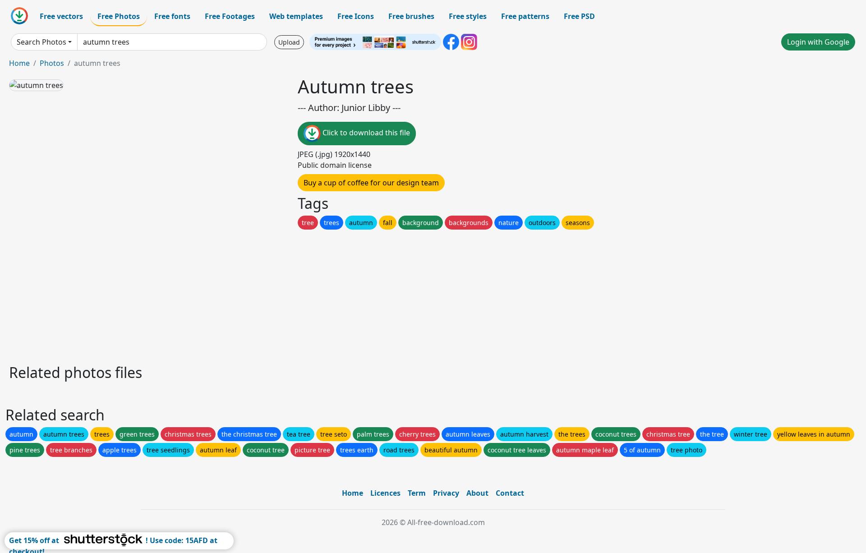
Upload (289, 42)
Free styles (468, 16)
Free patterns (525, 16)
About (477, 493)
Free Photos (118, 16)
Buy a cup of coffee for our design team (371, 183)
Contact (510, 493)
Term (417, 493)
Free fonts (172, 16)
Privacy (446, 493)
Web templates (296, 16)
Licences (385, 493)
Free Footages (230, 16)
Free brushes (411, 16)
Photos (52, 63)
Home (19, 63)
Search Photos (41, 42)
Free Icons (355, 16)
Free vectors (61, 16)
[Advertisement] (278, 294)
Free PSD (579, 16)
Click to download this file (365, 133)
